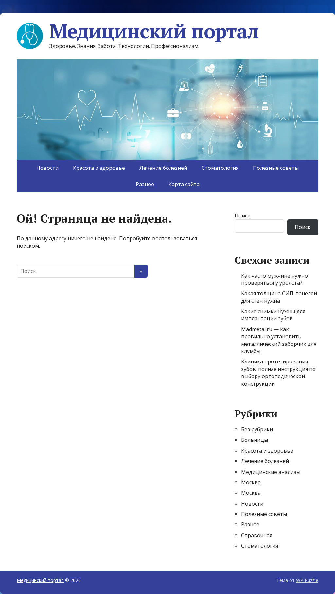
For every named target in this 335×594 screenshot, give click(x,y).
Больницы (254, 439)
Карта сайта (184, 184)
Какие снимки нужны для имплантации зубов (273, 315)
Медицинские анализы (270, 471)
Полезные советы (276, 167)
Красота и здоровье (99, 167)
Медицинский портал (153, 31)
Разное (145, 184)
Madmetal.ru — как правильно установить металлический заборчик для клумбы (278, 340)
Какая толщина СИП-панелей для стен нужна (279, 297)
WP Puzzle (307, 580)
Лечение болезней (163, 167)
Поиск (242, 215)
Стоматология (220, 167)
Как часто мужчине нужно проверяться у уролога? (274, 279)
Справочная (256, 535)
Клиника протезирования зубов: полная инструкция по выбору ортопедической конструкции (278, 372)
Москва (251, 482)
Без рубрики (257, 429)
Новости (47, 167)
